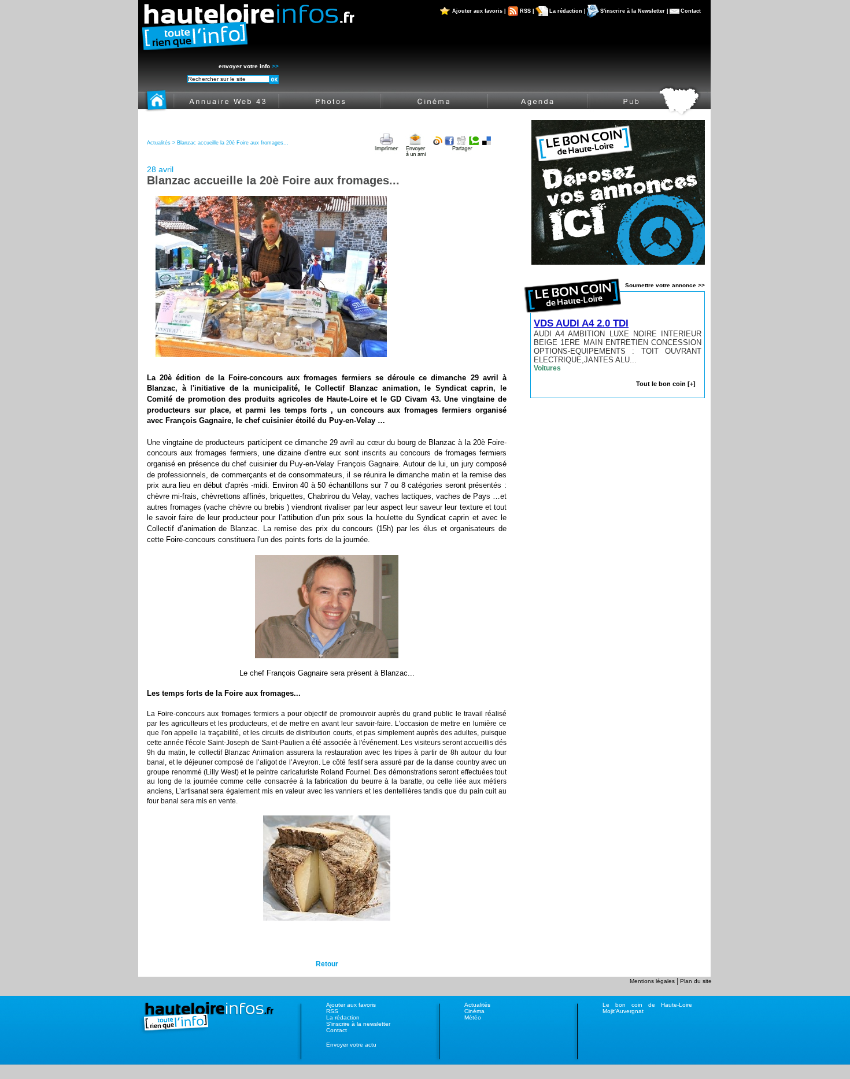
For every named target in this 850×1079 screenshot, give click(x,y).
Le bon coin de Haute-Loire (647, 1005)
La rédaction (343, 1017)
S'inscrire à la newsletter (358, 1024)
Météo (472, 1017)
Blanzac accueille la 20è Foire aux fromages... (233, 143)
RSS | (527, 11)
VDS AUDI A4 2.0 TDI (581, 323)
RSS (332, 1011)
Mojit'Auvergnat (623, 1011)
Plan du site (696, 981)
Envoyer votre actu (351, 1044)
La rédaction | (567, 11)
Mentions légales (653, 981)
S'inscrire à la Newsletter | (634, 11)
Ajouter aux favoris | (479, 11)
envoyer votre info (249, 66)
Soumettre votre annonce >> (665, 285)
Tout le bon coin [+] (666, 383)
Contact (691, 11)
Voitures (547, 368)
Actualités (477, 1005)
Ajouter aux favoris (351, 1005)
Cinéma (474, 1011)
